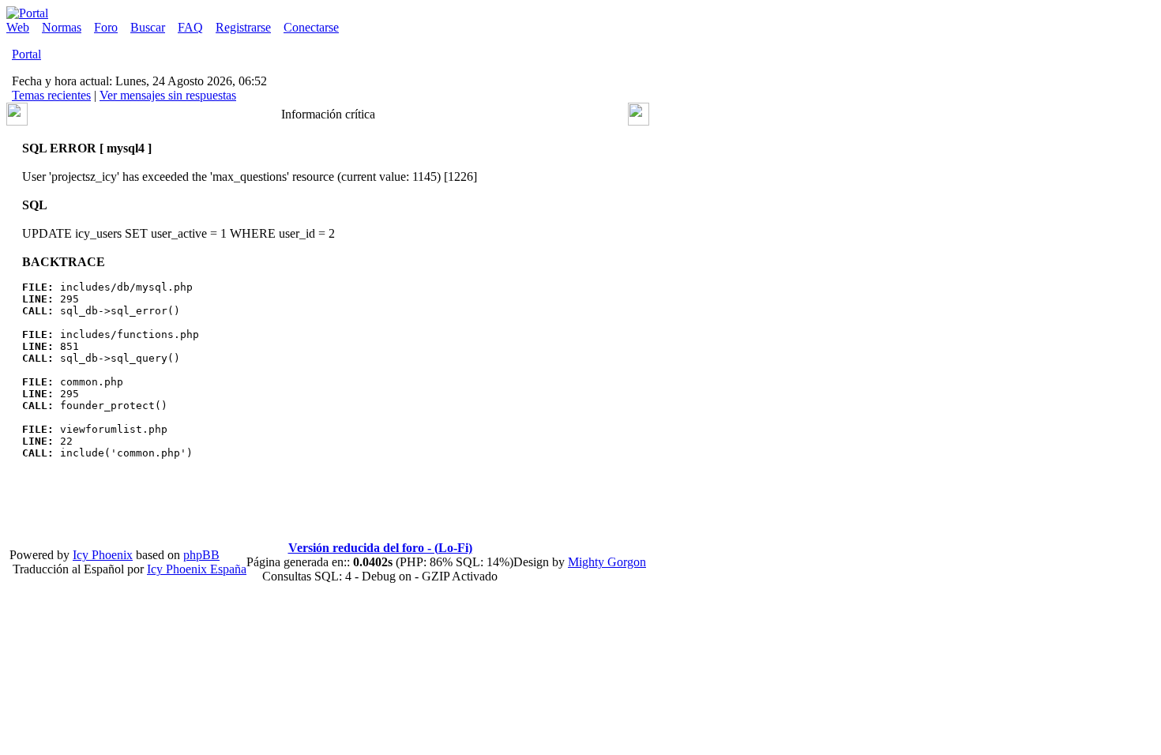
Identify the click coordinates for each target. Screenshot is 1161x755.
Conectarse (311, 27)
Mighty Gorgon (607, 562)
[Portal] (27, 13)
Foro (106, 27)
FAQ (190, 27)
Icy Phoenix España (196, 569)
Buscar (147, 27)
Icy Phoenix (103, 555)
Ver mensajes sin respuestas (168, 95)
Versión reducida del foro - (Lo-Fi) (380, 547)
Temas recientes (51, 95)
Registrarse (243, 27)
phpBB (201, 555)
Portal (26, 54)
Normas (61, 27)
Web (17, 27)
